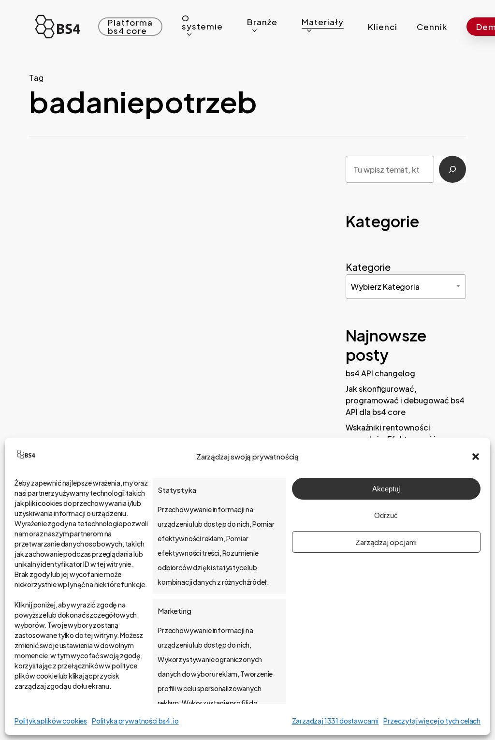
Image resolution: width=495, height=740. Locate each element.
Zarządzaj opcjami (386, 542)
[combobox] (406, 286)
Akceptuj (386, 489)
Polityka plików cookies (51, 720)
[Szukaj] (452, 169)
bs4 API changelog (380, 373)
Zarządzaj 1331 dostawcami (335, 720)
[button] (475, 456)
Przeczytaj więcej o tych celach (431, 720)
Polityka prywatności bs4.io (135, 720)
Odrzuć (386, 515)
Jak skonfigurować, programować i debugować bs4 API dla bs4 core (405, 400)
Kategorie (368, 267)
